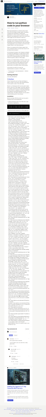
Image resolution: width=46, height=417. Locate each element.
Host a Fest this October (38, 62)
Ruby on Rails (21, 414)
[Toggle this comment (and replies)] (8, 340)
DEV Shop (31, 410)
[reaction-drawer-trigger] (2, 29)
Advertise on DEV (31, 409)
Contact (20, 410)
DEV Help (26, 409)
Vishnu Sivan (12, 16)
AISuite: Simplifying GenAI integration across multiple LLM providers (38, 48)
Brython (11, 79)
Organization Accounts (38, 409)
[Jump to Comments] (2, 33)
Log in (36, 1)
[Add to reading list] (2, 36)
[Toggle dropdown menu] (28, 338)
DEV (26, 413)
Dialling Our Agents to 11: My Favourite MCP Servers (16, 387)
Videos (16, 409)
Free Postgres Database (25, 410)
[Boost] (2, 40)
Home (5, 409)
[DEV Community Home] (2, 1)
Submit (11, 335)
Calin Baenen (12, 338)
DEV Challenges (9, 409)
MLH (34, 410)
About (17, 410)
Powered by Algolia (30, 1)
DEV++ (13, 409)
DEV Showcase (13, 410)
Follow (39, 7)
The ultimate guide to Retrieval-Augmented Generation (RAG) (39, 42)
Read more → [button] (10, 400)
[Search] (5, 1)
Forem (12, 413)
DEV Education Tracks (21, 409)
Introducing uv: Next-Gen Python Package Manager (38, 37)
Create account (41, 1)
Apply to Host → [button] (37, 72)
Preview (15, 335)
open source (17, 413)
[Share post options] (2, 43)
